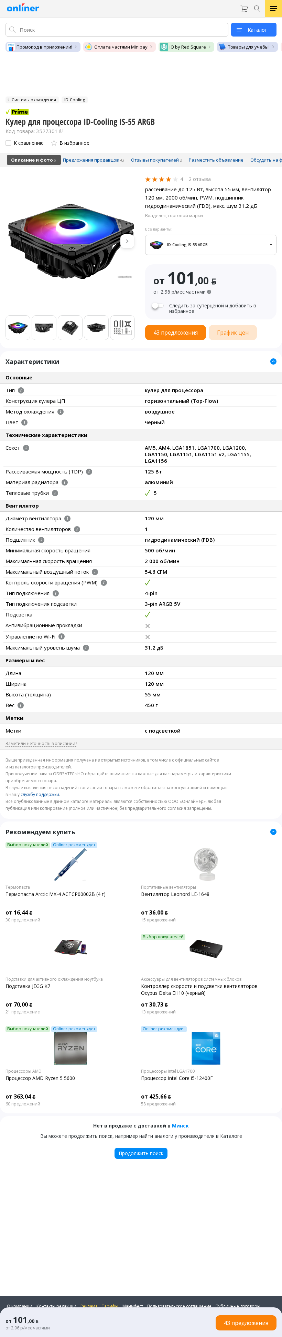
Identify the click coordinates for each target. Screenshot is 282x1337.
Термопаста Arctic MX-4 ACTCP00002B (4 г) (56, 894)
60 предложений (23, 1104)
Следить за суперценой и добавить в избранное (212, 308)
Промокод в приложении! (44, 47)
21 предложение (23, 1012)
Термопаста (18, 887)
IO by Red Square (188, 47)
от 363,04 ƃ (20, 1096)
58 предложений (158, 1104)
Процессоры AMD (24, 1071)
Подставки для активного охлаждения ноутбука (54, 979)
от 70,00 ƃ (19, 1004)
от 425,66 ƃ (156, 1096)
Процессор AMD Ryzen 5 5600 (40, 1078)
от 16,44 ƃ (19, 912)
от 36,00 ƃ (154, 912)
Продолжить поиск (141, 1153)
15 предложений (158, 920)
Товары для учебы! (249, 47)
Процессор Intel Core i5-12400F (177, 1078)
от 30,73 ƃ (154, 1004)
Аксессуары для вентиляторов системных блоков (191, 979)
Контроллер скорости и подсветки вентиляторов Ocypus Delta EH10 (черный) (199, 989)
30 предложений (23, 920)
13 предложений (158, 1012)
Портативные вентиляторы (168, 887)
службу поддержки (40, 794)
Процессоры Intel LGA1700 (168, 1071)
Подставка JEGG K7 (28, 986)
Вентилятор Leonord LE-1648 (175, 894)
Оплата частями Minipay (121, 47)
